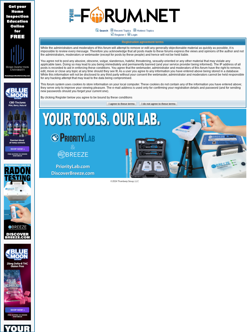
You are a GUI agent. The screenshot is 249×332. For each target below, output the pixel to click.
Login (133, 34)
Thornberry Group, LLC (128, 181)
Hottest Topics (145, 30)
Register (119, 34)
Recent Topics (122, 30)
